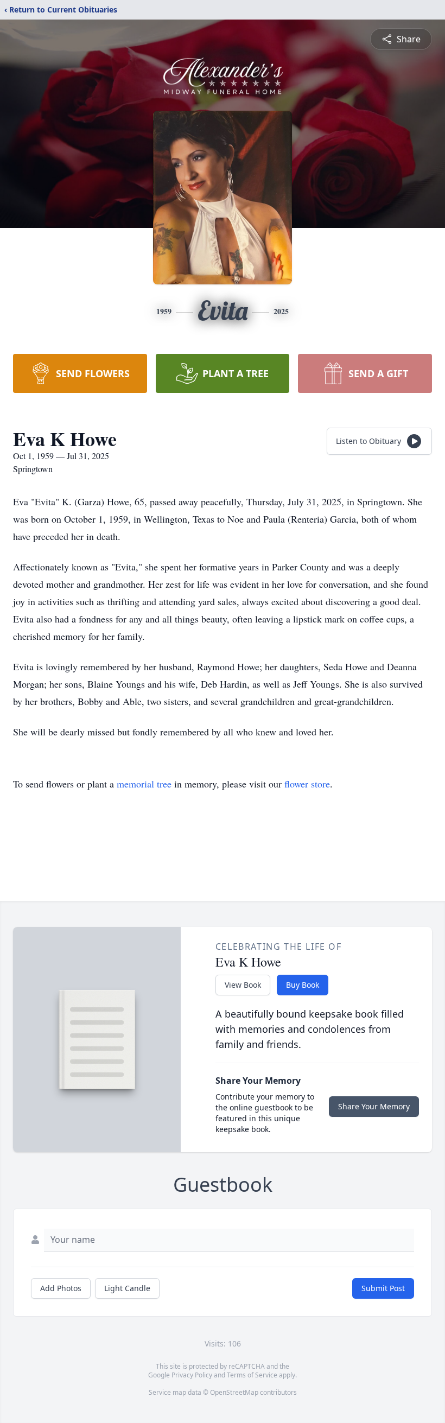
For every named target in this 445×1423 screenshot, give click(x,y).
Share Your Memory (374, 1106)
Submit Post (383, 1288)
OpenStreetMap (234, 1392)
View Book (243, 985)
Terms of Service (252, 1375)
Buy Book (302, 985)
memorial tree (144, 783)
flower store (307, 783)
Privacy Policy (191, 1375)
